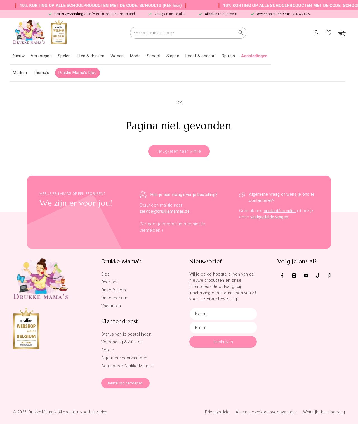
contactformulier (280, 210)
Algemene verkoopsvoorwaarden (266, 412)
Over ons (110, 281)
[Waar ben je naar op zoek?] (240, 32)
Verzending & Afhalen (122, 341)
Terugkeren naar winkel (179, 151)
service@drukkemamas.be (165, 211)
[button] (41, 56)
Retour (107, 350)
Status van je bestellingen (126, 334)
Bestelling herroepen (125, 383)
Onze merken (114, 297)
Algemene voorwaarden (124, 357)
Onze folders (113, 290)
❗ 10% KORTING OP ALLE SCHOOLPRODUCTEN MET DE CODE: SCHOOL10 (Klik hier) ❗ (94, 5)
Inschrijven (223, 341)
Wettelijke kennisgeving (324, 412)
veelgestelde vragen (269, 216)
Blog (105, 274)
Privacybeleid (217, 412)
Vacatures (111, 305)
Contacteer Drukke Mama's (127, 365)
